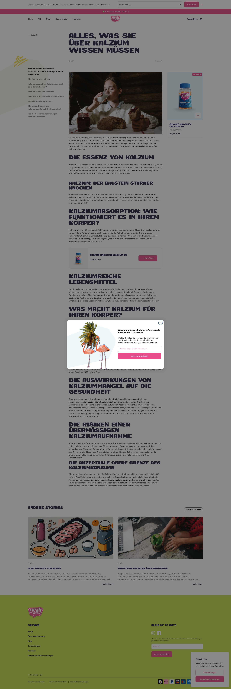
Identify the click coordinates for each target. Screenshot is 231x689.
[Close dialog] (160, 323)
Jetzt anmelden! (139, 356)
